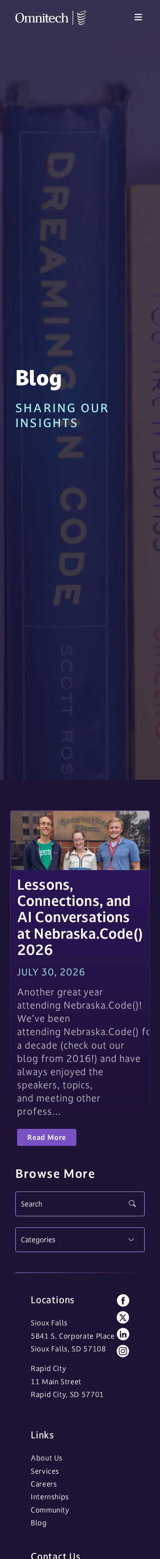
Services (45, 1471)
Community (50, 1510)
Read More (46, 1137)
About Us (47, 1458)
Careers (44, 1484)
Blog (39, 1522)
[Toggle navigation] (138, 17)
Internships (50, 1496)
